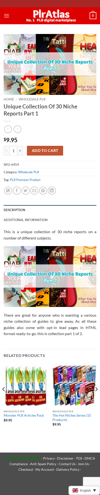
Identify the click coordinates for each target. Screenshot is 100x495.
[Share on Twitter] (26, 191)
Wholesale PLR (32, 99)
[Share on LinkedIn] (52, 191)
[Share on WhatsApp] (8, 191)
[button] (6, 16)
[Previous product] (17, 129)
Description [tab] (14, 210)
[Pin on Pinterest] (43, 191)
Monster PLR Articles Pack (24, 415)
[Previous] (4, 399)
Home (9, 99)
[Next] (96, 399)
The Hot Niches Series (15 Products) (71, 417)
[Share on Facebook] (17, 191)
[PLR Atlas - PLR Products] (50, 16)
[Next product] (8, 129)
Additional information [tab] (26, 220)
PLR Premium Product (25, 180)
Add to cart (45, 150)
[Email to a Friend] (34, 191)
